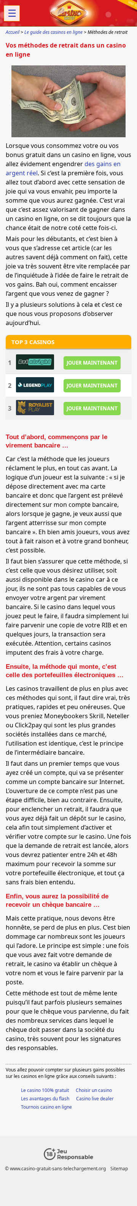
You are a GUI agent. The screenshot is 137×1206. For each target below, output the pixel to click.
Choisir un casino (94, 1090)
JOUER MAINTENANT (92, 362)
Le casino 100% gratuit (45, 1090)
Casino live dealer (95, 1098)
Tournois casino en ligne (46, 1107)
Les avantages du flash (45, 1098)
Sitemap (119, 1168)
